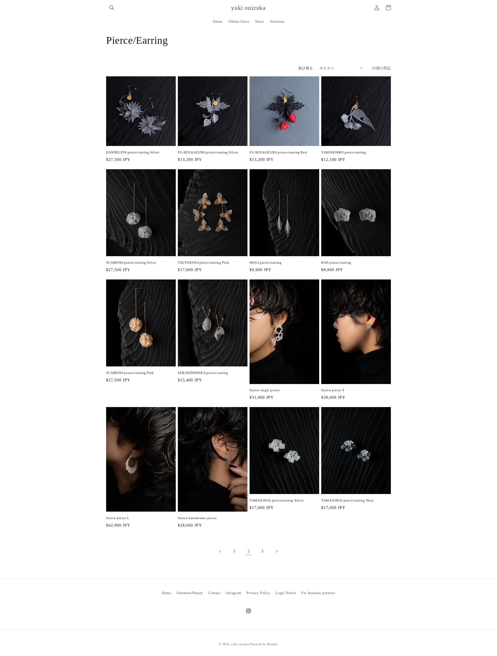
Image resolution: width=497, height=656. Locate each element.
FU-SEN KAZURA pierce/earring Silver (208, 152)
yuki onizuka (240, 644)
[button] (112, 7)
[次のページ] (276, 551)
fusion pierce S (332, 390)
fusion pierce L (117, 518)
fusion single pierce (265, 390)
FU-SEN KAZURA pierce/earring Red (278, 152)
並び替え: (306, 68)
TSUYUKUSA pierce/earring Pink (203, 262)
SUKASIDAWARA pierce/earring (203, 373)
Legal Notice (285, 593)
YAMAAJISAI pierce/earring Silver (276, 500)
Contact (214, 593)
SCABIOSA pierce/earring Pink (130, 373)
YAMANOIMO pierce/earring (343, 152)
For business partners (318, 593)
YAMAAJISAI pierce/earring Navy (347, 500)
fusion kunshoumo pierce (197, 518)
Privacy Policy (258, 593)
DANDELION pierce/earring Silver (132, 152)
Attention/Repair (189, 593)
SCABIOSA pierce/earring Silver (131, 262)
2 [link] (248, 551)
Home (166, 593)
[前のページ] (220, 551)
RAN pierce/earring (336, 262)
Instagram (233, 593)
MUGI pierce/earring (265, 262)
